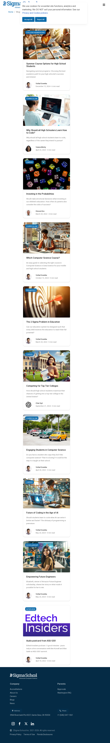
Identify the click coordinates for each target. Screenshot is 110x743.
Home (10, 12)
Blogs (12, 699)
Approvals (61, 689)
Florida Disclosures (45, 734)
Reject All (40, 19)
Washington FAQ (64, 692)
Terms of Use (29, 734)
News (12, 703)
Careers (13, 696)
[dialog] (53, 14)
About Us (14, 692)
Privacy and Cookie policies (35, 13)
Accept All (28, 19)
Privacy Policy (15, 734)
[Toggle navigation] (104, 5)
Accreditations (16, 689)
